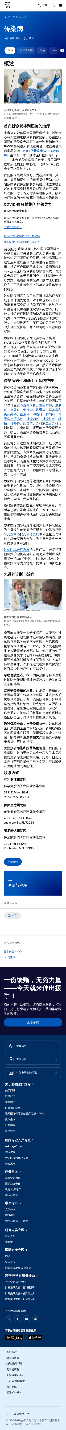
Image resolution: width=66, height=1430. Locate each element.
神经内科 (32, 419)
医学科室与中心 (17, 16)
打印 (14, 915)
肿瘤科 (37, 414)
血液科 (24, 414)
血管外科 (51, 423)
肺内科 (50, 414)
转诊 (31, 38)
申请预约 (13, 861)
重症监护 (45, 405)
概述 (10, 50)
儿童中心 (13, 534)
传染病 (13, 28)
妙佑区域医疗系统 (16, 549)
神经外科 (48, 419)
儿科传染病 (31, 534)
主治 (42, 50)
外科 (39, 423)
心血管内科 (28, 405)
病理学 (28, 423)
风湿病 (40, 410)
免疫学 (28, 410)
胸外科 (15, 410)
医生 (54, 50)
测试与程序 (26, 50)
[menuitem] (10, 50)
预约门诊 (14, 38)
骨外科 (15, 423)
